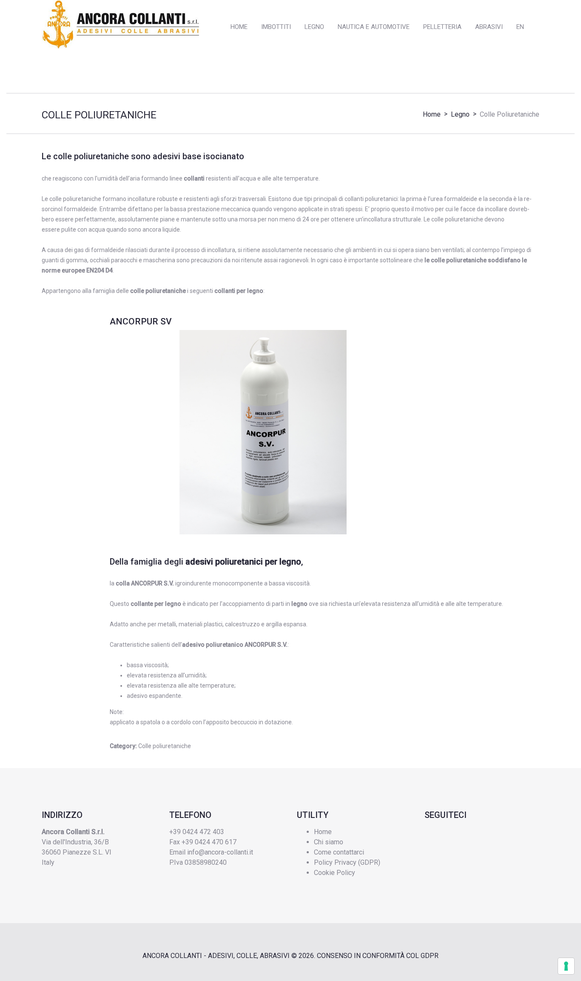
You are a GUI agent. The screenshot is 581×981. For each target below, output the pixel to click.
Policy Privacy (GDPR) (347, 862)
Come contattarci (339, 852)
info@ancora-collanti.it (220, 852)
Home (432, 114)
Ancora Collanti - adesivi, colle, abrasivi (216, 956)
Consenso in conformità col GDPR (378, 956)
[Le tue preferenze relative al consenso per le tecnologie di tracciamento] (566, 966)
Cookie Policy (334, 873)
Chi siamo (328, 842)
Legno (460, 114)
